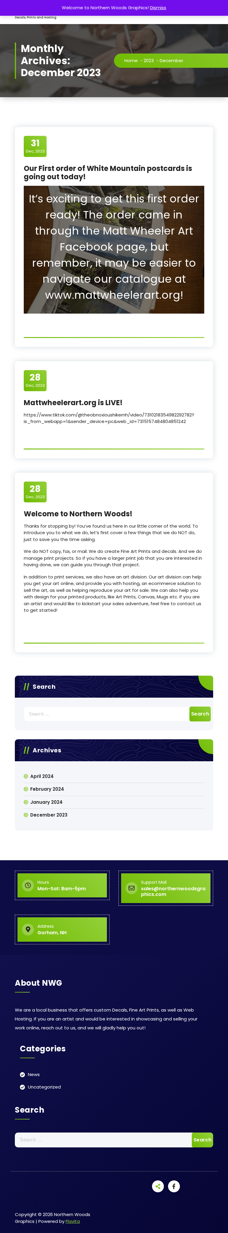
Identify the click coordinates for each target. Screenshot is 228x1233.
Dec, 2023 (35, 146)
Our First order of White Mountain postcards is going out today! (108, 172)
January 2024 (46, 802)
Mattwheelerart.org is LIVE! (73, 403)
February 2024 (47, 789)
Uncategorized (44, 1087)
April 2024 (42, 776)
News (34, 1074)
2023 (149, 60)
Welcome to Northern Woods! (78, 514)
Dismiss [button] (158, 7)
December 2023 (48, 815)
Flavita (73, 1221)
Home (131, 60)
